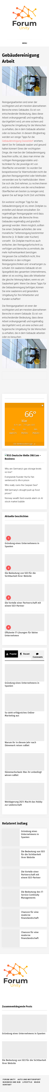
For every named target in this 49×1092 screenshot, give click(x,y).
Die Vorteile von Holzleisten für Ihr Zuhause (28, 1034)
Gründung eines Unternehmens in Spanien (30, 834)
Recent (26, 654)
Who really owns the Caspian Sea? (21, 485)
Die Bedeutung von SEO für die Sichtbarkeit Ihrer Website (33, 854)
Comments (38, 657)
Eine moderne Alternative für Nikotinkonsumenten (29, 1077)
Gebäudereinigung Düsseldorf (17, 140)
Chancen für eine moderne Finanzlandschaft (30, 915)
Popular (13, 654)
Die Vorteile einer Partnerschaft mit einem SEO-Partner (31, 874)
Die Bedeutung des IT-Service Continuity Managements (32, 895)
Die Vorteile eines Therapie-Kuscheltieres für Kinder (30, 1023)
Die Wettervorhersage (24, 444)
